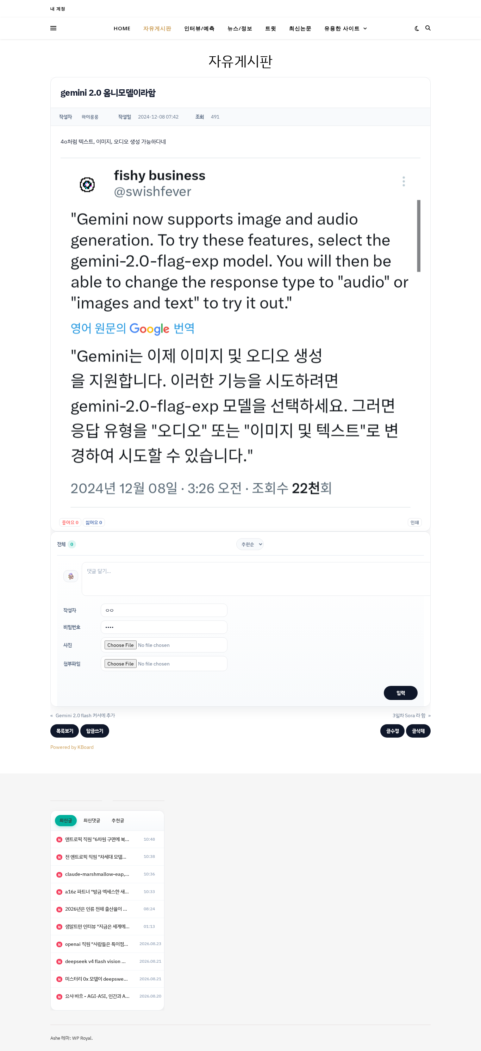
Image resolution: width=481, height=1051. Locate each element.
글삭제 (418, 730)
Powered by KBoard (72, 747)
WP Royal (82, 1038)
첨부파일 (71, 663)
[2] (70, 576)
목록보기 (64, 730)
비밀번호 (71, 627)
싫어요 (94, 522)
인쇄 (415, 522)
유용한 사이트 (342, 28)
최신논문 (300, 28)
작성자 (69, 610)
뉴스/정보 (239, 28)
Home (122, 28)
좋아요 (70, 522)
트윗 (270, 28)
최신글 (66, 820)
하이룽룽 (90, 117)
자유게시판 (157, 28)
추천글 (118, 820)
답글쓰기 (94, 730)
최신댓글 (91, 820)
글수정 (392, 730)
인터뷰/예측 (199, 28)
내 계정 (57, 9)
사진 (67, 645)
